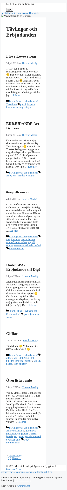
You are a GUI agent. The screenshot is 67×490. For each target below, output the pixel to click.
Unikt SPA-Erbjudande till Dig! (23, 267)
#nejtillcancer (17, 192)
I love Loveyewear (21, 56)
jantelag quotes (28, 433)
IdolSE (37, 360)
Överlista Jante (19, 380)
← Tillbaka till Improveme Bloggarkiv (21, 13)
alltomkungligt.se (43, 472)
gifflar (9, 358)
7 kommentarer (16, 248)
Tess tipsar (11, 104)
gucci (23, 104)
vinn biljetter (20, 363)
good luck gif (13, 433)
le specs (31, 104)
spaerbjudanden (31, 314)
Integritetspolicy (22, 480)
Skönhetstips (15, 311)
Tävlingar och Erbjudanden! (23, 101)
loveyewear (12, 107)
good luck (31, 430)
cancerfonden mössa (16, 242)
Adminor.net (23, 486)
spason (9, 317)
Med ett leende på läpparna (20, 4)
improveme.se (8, 472)
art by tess (11, 175)
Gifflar (12, 334)
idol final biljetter (23, 360)
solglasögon (25, 107)
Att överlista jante (15, 430)
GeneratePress (13, 469)
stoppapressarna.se (25, 472)
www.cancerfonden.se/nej (27, 245)
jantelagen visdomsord (29, 436)
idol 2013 (24, 358)
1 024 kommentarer (17, 441)
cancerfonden (28, 239)
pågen (9, 363)
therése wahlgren (26, 175)
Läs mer (17, 95)
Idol (15, 358)
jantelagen (11, 436)
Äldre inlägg (15, 455)
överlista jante (13, 439)
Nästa (16, 458)
